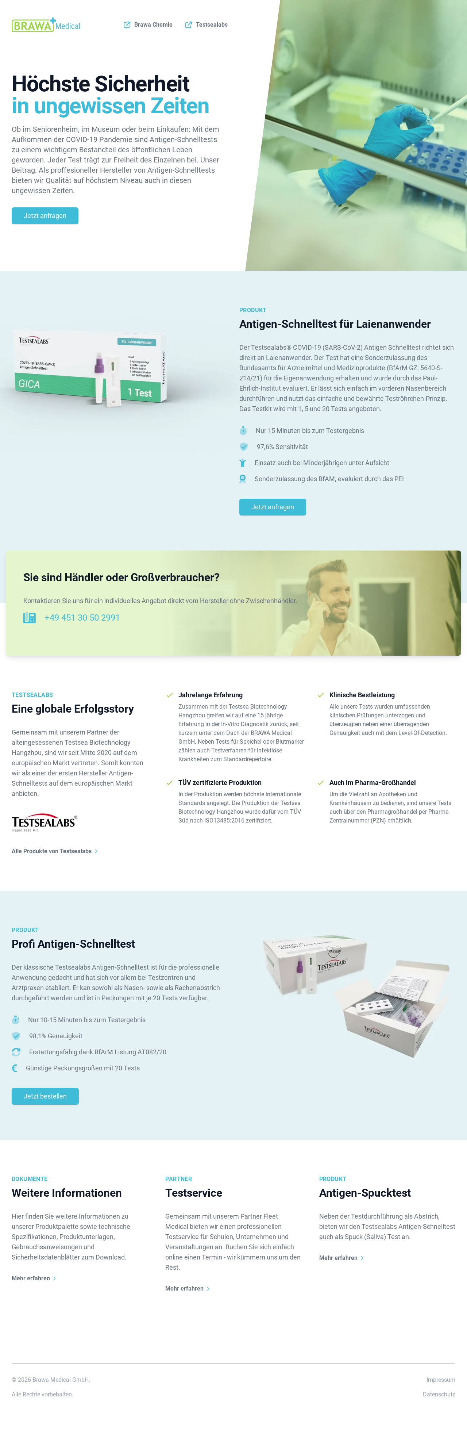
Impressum (441, 1379)
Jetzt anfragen (45, 215)
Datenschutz (439, 1394)
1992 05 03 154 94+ (82, 618)
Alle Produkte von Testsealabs (52, 851)
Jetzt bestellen (45, 1096)
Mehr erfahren (31, 1278)
